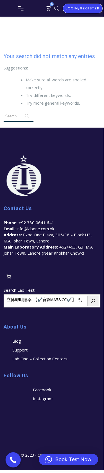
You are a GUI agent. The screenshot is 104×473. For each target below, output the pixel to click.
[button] (68, 459)
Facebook (42, 389)
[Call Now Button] (13, 459)
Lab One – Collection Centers (39, 358)
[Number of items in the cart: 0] (9, 276)
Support (20, 350)
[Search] (93, 301)
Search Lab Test (19, 290)
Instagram (43, 398)
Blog (16, 341)
